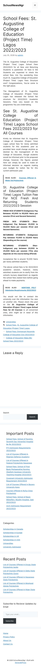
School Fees (11, 325)
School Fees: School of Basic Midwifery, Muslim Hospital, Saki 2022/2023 (20, 499)
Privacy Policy (9, 637)
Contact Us (8, 644)
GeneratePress (20, 663)
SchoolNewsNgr (13, 5)
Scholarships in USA (11, 540)
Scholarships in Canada (13, 529)
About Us (7, 640)
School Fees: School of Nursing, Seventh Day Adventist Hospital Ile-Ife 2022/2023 (19, 441)
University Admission (12, 547)
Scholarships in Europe (12, 533)
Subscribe (10, 621)
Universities (11, 322)
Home (5, 633)
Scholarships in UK (11, 536)
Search (6, 413)
